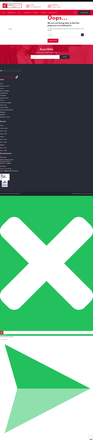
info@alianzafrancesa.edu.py (10, 170)
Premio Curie (3, 105)
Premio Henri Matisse (5, 102)
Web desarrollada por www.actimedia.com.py (82, 193)
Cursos (2, 88)
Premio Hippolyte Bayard (6, 109)
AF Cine (2, 100)
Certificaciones (4, 93)
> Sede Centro (3, 0)
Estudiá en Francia (5, 117)
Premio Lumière (4, 107)
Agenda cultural (4, 98)
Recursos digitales (4, 90)
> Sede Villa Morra (9, 0)
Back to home (53, 40)
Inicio (1, 83)
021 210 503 (8, 168)
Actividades (3, 95)
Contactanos (84, 12)
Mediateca (2, 112)
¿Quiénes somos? (4, 86)
